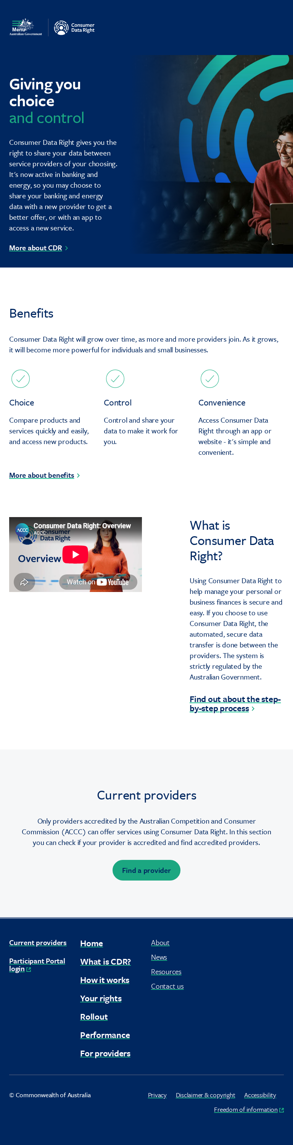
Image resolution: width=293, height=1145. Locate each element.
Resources (166, 971)
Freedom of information (249, 1109)
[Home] (52, 27)
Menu (18, 29)
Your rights (100, 998)
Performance (105, 1034)
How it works (104, 979)
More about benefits (41, 475)
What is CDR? (105, 961)
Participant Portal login (37, 964)
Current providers (38, 942)
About (160, 942)
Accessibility (260, 1095)
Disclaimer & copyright (205, 1095)
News (159, 957)
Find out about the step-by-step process (235, 703)
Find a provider (146, 870)
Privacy (157, 1095)
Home (91, 943)
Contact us (167, 986)
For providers (105, 1053)
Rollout (94, 1016)
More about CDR (35, 247)
